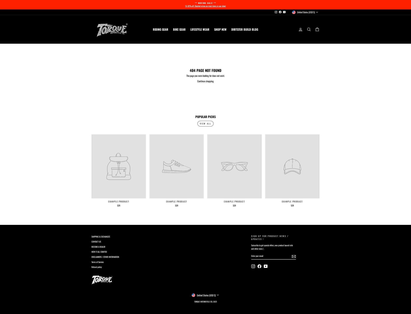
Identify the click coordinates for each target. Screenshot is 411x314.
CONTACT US (96, 241)
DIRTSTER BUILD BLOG (244, 29)
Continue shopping (205, 81)
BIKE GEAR (179, 29)
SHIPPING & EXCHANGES (101, 236)
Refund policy (97, 267)
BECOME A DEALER (98, 246)
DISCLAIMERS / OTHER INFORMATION (105, 256)
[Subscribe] (294, 256)
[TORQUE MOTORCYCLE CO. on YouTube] (266, 266)
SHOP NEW (220, 29)
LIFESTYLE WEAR (199, 29)
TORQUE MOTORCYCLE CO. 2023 (205, 301)
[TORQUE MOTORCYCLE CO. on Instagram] (253, 266)
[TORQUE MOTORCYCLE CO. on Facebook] (259, 266)
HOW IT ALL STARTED (99, 251)
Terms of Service (98, 262)
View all (205, 123)
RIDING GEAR (160, 29)
